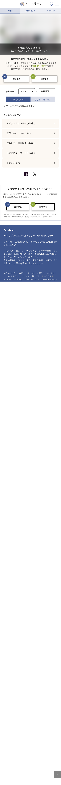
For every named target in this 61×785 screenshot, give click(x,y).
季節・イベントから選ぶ (19, 456)
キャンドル (24, 648)
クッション (9, 654)
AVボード (8, 615)
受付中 (10, 11)
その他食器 (18, 714)
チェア (21, 609)
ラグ (21, 736)
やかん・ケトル (11, 676)
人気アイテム (30, 11)
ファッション (10, 781)
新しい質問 (18, 99)
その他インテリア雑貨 (34, 659)
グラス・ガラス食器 (12, 709)
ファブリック (10, 725)
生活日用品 (9, 631)
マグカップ (25, 703)
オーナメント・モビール (14, 659)
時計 (34, 648)
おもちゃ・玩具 (32, 764)
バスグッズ (18, 637)
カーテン (30, 736)
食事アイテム (10, 770)
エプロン (49, 681)
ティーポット (37, 703)
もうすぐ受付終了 (42, 99)
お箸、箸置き (50, 709)
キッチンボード (32, 609)
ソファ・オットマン (21, 604)
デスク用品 (25, 747)
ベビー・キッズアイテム (14, 764)
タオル (8, 637)
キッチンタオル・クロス (27, 725)
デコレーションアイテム (14, 753)
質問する (16, 79)
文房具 (35, 747)
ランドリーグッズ (32, 631)
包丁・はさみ (37, 670)
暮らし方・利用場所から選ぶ (21, 466)
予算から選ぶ (13, 485)
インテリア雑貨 (11, 648)
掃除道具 (19, 631)
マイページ (51, 11)
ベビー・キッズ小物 (45, 770)
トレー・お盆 (50, 670)
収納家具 (8, 620)
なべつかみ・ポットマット (15, 731)
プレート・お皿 (19, 698)
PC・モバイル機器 (48, 747)
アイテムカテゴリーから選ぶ (21, 446)
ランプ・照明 (10, 609)
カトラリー (38, 709)
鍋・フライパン (23, 670)
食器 (8, 698)
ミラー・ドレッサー (40, 615)
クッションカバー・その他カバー (40, 731)
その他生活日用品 (31, 637)
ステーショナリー (11, 747)
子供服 (21, 770)
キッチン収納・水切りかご (15, 681)
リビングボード (47, 609)
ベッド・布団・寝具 (22, 615)
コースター (27, 709)
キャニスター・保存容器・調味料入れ (33, 676)
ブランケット (10, 736)
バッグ (21, 781)
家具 (8, 604)
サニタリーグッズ (48, 631)
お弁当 (8, 714)
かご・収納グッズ (22, 654)
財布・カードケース (34, 781)
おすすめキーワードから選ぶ (21, 476)
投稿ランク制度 (39, 66)
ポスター (43, 648)
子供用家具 (31, 770)
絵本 (43, 764)
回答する (44, 79)
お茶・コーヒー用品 (35, 681)
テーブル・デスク (38, 604)
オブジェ (36, 654)
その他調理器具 (11, 686)
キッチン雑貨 (10, 670)
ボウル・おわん (34, 698)
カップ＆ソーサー (11, 703)
